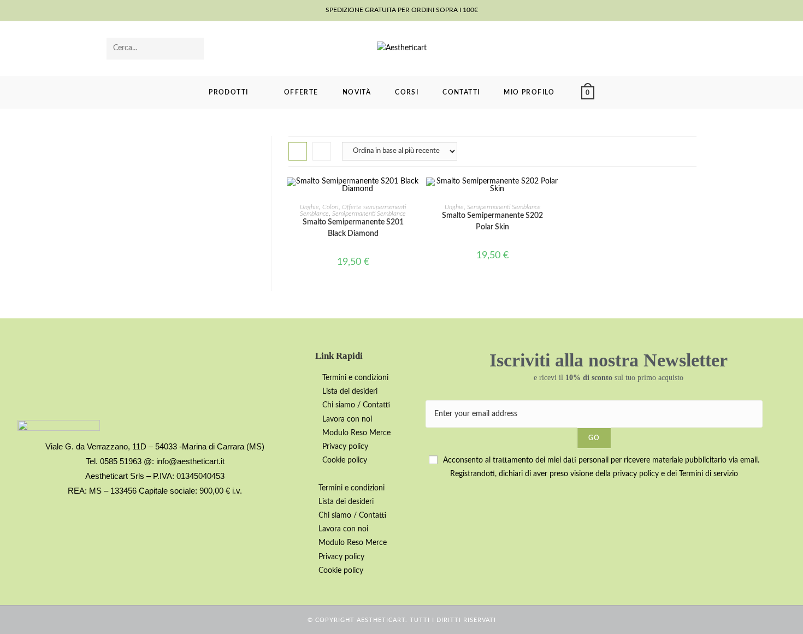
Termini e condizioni (355, 378)
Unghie (309, 207)
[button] (364, 474)
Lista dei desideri (349, 391)
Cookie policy (344, 460)
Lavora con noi (347, 419)
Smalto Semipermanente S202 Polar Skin (492, 221)
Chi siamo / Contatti (356, 405)
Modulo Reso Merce (356, 433)
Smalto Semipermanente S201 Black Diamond (353, 228)
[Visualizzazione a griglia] (297, 151)
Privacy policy (345, 447)
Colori (330, 207)
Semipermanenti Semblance (369, 213)
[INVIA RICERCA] (193, 49)
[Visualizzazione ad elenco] (321, 151)
